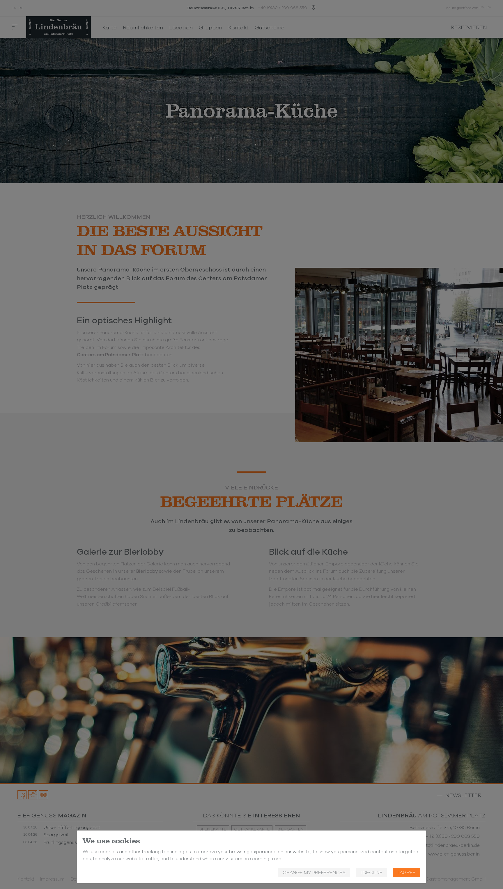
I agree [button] (407, 873)
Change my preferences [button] (314, 873)
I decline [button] (371, 873)
